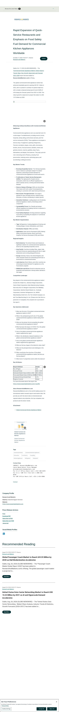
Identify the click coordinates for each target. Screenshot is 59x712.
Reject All (52, 708)
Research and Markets (19, 59)
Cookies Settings (6, 708)
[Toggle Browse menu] (53, 9)
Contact (15, 482)
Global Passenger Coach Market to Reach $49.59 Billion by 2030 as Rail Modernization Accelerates (26, 558)
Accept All (41, 708)
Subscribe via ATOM (8, 521)
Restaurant (35, 458)
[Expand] (44, 121)
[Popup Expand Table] (44, 367)
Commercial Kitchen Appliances (32, 452)
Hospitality (32, 455)
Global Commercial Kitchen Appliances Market (28, 410)
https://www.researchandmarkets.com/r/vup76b (26, 384)
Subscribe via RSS (7, 518)
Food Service (24, 455)
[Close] (56, 701)
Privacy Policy (5, 705)
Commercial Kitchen (18, 452)
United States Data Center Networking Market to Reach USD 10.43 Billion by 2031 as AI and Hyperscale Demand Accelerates (27, 595)
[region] (29, 705)
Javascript (5, 523)
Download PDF (6, 516)
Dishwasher (16, 455)
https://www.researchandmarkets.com (12, 504)
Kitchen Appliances (18, 458)
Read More (6, 576)
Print (3, 514)
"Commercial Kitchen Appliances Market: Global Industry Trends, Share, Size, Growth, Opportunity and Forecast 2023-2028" (28, 73)
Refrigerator (27, 458)
